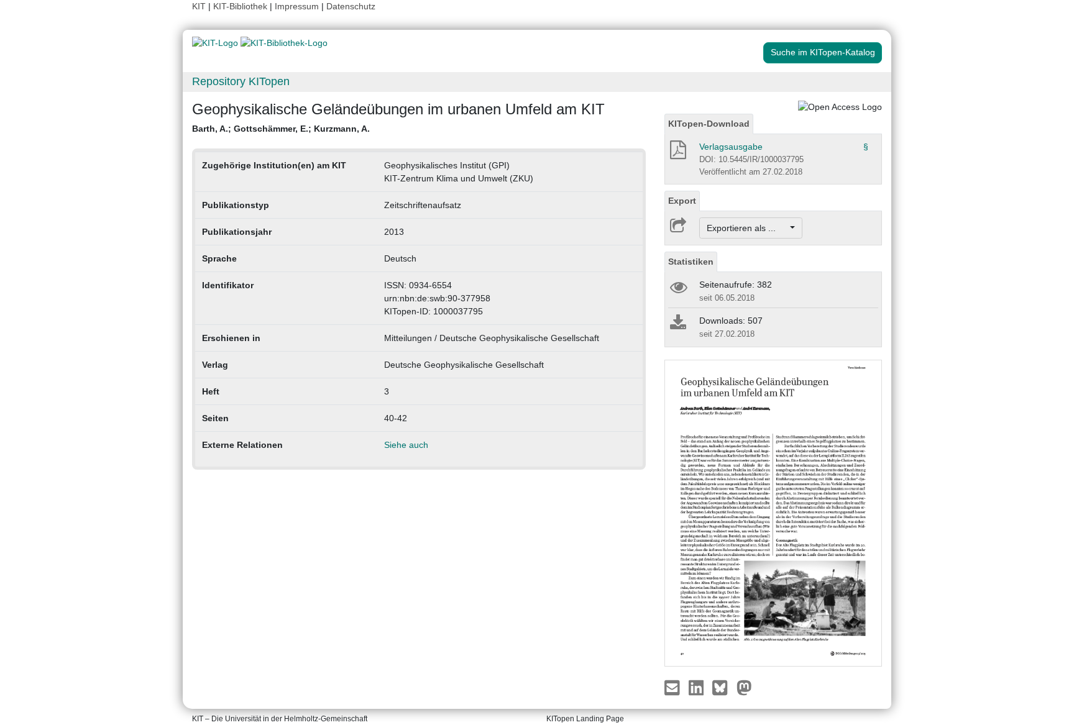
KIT (199, 6)
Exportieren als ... (747, 228)
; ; (281, 129)
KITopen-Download (709, 124)
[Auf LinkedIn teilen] (697, 686)
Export (682, 201)
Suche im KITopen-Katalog (823, 52)
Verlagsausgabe (731, 147)
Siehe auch (406, 445)
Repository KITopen (241, 81)
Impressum (297, 6)
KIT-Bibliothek (241, 6)
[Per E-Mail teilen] (673, 686)
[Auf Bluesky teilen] (723, 686)
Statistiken (691, 262)
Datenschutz (350, 6)
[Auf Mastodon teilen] (744, 686)
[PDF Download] (677, 153)
